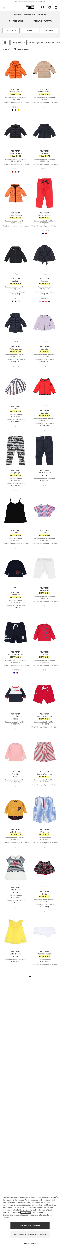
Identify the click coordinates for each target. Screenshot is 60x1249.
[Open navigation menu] (4, 7)
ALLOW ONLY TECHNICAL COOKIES (30, 1234)
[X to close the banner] (57, 1197)
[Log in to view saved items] (49, 7)
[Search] (42, 7)
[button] (30, 976)
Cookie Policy (26, 1212)
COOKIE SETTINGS (30, 1243)
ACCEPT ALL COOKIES (30, 1226)
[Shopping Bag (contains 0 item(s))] (56, 7)
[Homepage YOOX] (30, 7)
